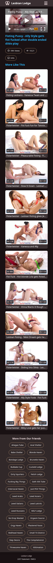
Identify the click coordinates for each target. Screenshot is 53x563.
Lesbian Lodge (21, 3)
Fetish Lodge (36, 474)
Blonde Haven (35, 452)
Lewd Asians (35, 496)
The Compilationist (35, 540)
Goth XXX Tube (38, 481)
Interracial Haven (16, 489)
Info (12, 58)
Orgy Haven (16, 525)
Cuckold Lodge (35, 467)
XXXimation (38, 547)
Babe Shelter (17, 452)
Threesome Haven (18, 547)
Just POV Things (38, 489)
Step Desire (14, 540)
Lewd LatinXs (36, 503)
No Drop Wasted (16, 518)
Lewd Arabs (17, 496)
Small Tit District (37, 532)
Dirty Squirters (17, 474)
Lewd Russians (18, 511)
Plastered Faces (35, 525)
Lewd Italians (17, 503)
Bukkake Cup (16, 467)
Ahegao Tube (18, 445)
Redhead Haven (15, 532)
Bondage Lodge (16, 459)
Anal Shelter (35, 445)
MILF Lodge (36, 511)
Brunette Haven (37, 459)
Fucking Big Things (16, 481)
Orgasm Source (37, 518)
